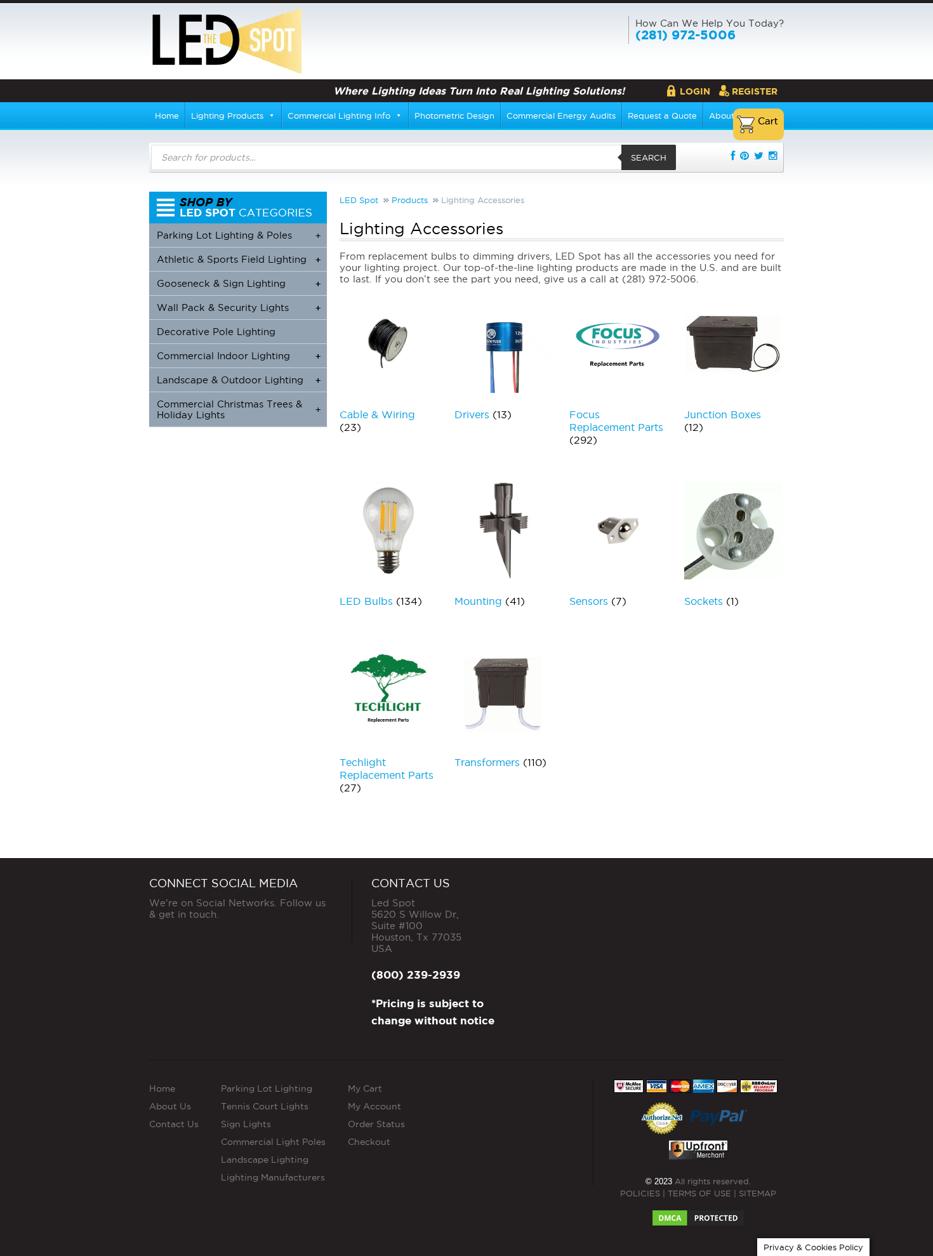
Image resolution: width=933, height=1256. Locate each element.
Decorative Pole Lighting (216, 331)
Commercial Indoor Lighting (239, 355)
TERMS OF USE (699, 1193)
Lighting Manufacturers (273, 1177)
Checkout (369, 1142)
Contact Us (174, 1124)
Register (754, 91)
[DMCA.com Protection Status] (698, 1214)
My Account (374, 1106)
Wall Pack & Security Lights (239, 307)
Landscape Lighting (264, 1159)
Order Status (376, 1124)
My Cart (365, 1088)
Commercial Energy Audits (561, 115)
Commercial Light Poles (273, 1142)
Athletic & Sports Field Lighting (239, 259)
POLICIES (640, 1193)
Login (695, 91)
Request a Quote (662, 115)
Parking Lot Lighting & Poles (239, 235)
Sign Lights (246, 1124)
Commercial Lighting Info (339, 115)
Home (167, 115)
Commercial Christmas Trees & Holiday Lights (239, 409)
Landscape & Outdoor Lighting (239, 379)
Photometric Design (454, 115)
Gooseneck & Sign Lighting (239, 283)
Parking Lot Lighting (266, 1088)
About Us (170, 1106)
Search (648, 157)
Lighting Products (227, 115)
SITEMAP (757, 1193)
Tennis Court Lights (264, 1106)
